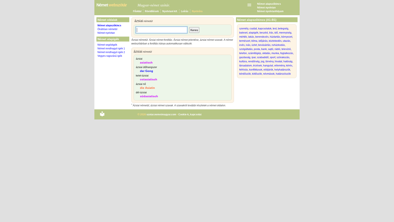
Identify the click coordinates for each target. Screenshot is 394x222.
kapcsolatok (264, 28)
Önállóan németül (107, 29)
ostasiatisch (148, 79)
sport (272, 57)
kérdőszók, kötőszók (250, 73)
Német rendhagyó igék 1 (111, 48)
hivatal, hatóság (283, 61)
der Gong (146, 71)
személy (243, 28)
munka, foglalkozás (282, 53)
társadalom (245, 65)
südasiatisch (149, 96)
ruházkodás (278, 45)
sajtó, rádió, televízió (279, 49)
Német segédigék (107, 44)
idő (276, 32)
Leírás (184, 11)
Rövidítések (152, 11)
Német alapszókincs (269, 3)
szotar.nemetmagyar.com (161, 114)
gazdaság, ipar (247, 57)
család (253, 28)
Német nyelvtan (266, 7)
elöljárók (268, 69)
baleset (243, 32)
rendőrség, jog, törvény (261, 61)
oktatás (266, 53)
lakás (251, 36)
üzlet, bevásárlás (261, 45)
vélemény (279, 65)
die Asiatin (147, 87)
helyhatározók (282, 69)
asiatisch (146, 62)
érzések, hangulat (263, 65)
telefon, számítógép (250, 53)
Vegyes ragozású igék (109, 55)
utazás (286, 40)
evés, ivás (244, 45)
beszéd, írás (266, 32)
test (275, 28)
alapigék (253, 32)
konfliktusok (255, 69)
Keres (194, 30)
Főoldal (137, 11)
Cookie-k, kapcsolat (190, 114)
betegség (283, 28)
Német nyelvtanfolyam (270, 11)
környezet (286, 36)
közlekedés (275, 40)
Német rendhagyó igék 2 (111, 52)
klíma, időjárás (259, 40)
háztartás (275, 36)
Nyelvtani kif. (170, 11)
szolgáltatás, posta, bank (253, 49)
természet (244, 40)
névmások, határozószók (277, 73)
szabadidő (263, 57)
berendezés (262, 36)
